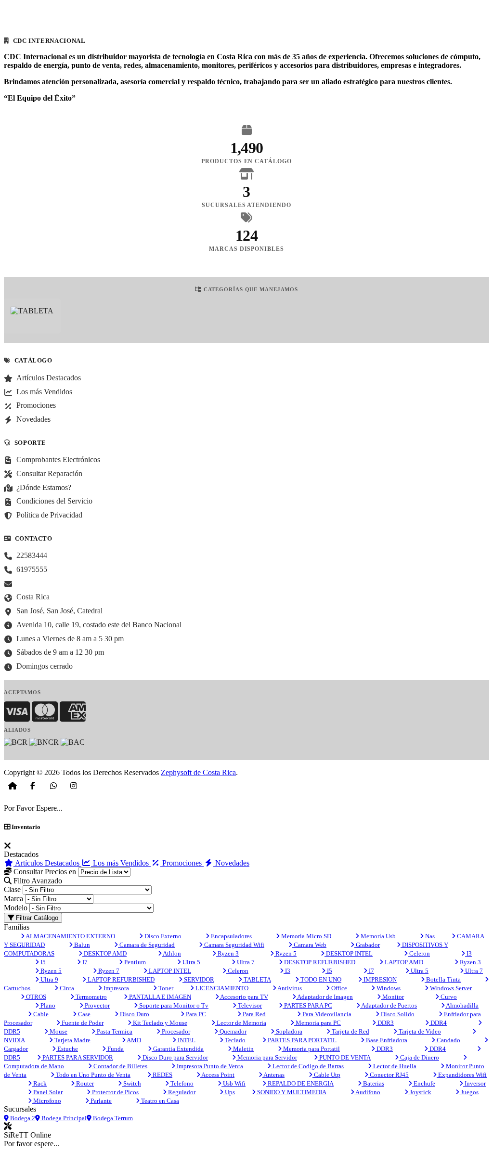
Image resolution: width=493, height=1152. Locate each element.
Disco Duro (133, 1014)
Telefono (181, 1083)
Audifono (367, 1092)
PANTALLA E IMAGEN (159, 996)
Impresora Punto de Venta (209, 1066)
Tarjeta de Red (349, 1031)
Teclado (234, 1040)
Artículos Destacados (47, 863)
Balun (81, 944)
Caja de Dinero (419, 1057)
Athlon (171, 953)
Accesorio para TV (243, 996)
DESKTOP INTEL (348, 953)
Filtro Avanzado (37, 881)
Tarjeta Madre (72, 1040)
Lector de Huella (394, 1066)
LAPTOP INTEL (169, 970)
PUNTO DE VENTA (344, 1057)
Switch (131, 1083)
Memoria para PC (317, 1022)
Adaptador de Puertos (388, 1005)
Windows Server (450, 988)
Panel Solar (47, 1092)
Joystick (419, 1092)
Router (84, 1083)
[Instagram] (73, 785)
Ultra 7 (245, 962)
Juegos (469, 1092)
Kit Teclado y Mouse (159, 1022)
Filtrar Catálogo (36, 917)
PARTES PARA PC (307, 1005)
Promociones (182, 863)
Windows (388, 988)
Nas (429, 936)
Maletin (243, 1048)
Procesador (175, 1031)
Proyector (96, 1005)
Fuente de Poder (82, 1022)
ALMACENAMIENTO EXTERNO (70, 936)
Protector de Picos (115, 1092)
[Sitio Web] (12, 785)
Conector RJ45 (388, 1074)
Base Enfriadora (385, 1040)
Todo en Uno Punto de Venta (92, 1074)
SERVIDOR (198, 979)
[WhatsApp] (53, 785)
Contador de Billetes (119, 1066)
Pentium (134, 962)
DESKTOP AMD (104, 953)
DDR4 (438, 1022)
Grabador (367, 944)
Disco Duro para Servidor (174, 1057)
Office (338, 988)
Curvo (448, 996)
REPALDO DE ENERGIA (300, 1083)
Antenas (273, 1074)
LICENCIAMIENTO (221, 988)
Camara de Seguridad (146, 944)
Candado (447, 1040)
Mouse (57, 1031)
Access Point (217, 1074)
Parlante (100, 1100)
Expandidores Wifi (462, 1074)
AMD (133, 1040)
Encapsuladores (230, 936)
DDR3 (385, 1022)
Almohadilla (462, 1005)
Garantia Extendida (178, 1048)
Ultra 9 (48, 979)
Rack (39, 1083)
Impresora (115, 988)
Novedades (231, 863)
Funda (115, 1048)
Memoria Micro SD (305, 936)
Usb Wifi (233, 1083)
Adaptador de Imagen (324, 996)
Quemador (232, 1031)
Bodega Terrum (112, 1118)
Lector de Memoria (240, 1022)
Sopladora (288, 1031)
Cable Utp (326, 1074)
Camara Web (309, 944)
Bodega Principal (63, 1118)
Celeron (419, 953)
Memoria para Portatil (311, 1048)
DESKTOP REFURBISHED (319, 962)
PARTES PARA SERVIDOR (77, 1057)
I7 (84, 962)
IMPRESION (379, 979)
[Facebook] (32, 785)
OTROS (35, 996)
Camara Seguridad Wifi (233, 944)
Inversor (474, 1083)
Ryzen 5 (285, 953)
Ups (229, 1092)
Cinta (66, 988)
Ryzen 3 (227, 953)
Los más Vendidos (121, 863)
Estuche (67, 1048)
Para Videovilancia (326, 1014)
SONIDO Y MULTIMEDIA (291, 1092)
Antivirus (289, 988)
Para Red (253, 1014)
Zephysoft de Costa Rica (198, 772)
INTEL (185, 1040)
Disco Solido (397, 1014)
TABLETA (256, 979)
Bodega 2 (22, 1118)
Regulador (181, 1092)
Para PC (195, 1014)
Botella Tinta (443, 979)
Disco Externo (162, 936)
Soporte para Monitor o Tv (173, 1005)
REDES (161, 1074)
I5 (42, 962)
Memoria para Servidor (266, 1057)
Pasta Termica (113, 1031)
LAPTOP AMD (403, 962)
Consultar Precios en (44, 871)
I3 (468, 953)
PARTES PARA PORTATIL (301, 1040)
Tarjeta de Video (419, 1031)
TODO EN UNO (320, 979)
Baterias (373, 1083)
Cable (40, 1014)
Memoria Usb (377, 936)
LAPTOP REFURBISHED (120, 979)
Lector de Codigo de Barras (307, 1066)
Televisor (249, 1005)
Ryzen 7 (108, 970)
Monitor (392, 996)
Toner (165, 988)
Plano (47, 1005)
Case (84, 1014)
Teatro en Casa (159, 1100)
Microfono (46, 1100)
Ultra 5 (190, 962)
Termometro (90, 996)
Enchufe (423, 1083)
